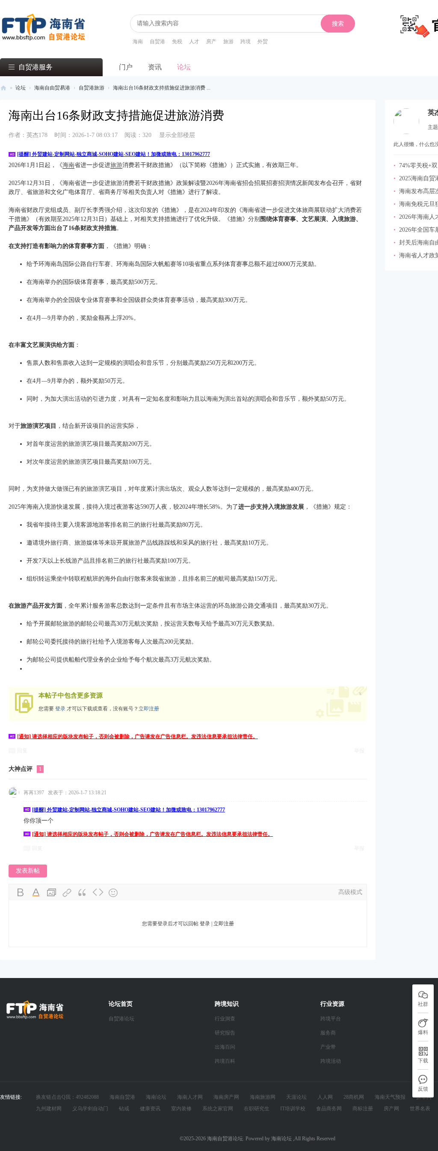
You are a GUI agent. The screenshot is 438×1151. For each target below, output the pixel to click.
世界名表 (420, 1109)
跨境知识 (227, 1004)
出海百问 (225, 1047)
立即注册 (149, 709)
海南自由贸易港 (52, 88)
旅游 (228, 42)
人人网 (325, 1097)
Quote (82, 893)
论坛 (184, 67)
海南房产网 (226, 1097)
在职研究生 (256, 1109)
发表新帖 (28, 871)
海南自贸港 (122, 1097)
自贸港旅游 (91, 88)
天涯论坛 (296, 1097)
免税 (177, 42)
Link (67, 893)
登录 (60, 709)
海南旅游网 (262, 1097)
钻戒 (124, 1109)
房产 (211, 42)
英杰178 (28, 135)
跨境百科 (225, 1061)
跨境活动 (330, 1061)
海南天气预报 (390, 1097)
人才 (194, 42)
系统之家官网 (217, 1109)
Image (51, 893)
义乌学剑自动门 (90, 1109)
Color (36, 893)
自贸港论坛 (3, 88)
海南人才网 (190, 1097)
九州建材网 (49, 1109)
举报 (359, 751)
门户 (126, 67)
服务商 (328, 1033)
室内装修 (181, 1109)
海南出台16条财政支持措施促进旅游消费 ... (161, 88)
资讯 (155, 67)
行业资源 (332, 1004)
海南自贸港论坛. (226, 1139)
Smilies (113, 893)
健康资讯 (150, 1109)
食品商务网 (329, 1109)
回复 (22, 751)
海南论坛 (156, 1097)
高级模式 (350, 892)
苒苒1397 (34, 793)
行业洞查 (225, 1019)
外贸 (262, 42)
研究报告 (225, 1033)
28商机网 (353, 1097)
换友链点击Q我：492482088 (67, 1097)
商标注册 (362, 1109)
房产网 (391, 1109)
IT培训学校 (292, 1109)
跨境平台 (330, 1019)
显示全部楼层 (177, 135)
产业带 (328, 1047)
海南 (138, 42)
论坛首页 (121, 1004)
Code (98, 893)
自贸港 (157, 42)
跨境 (245, 42)
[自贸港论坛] (43, 22)
